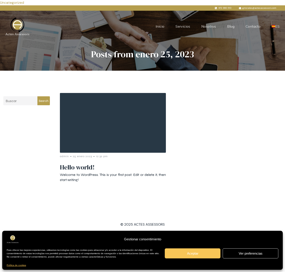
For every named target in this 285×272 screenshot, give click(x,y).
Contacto (253, 26)
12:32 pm (102, 156)
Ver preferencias (251, 253)
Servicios (182, 26)
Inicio (160, 26)
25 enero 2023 (82, 156)
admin (64, 156)
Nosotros (208, 26)
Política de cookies (16, 265)
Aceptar (192, 253)
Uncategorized (12, 2)
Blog (230, 26)
